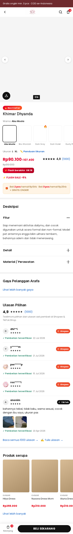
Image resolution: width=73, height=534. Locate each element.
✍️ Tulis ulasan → (52, 440)
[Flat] (6, 96)
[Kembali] (5, 12)
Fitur (6, 218)
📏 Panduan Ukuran (32, 151)
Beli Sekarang (44, 528)
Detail (7, 250)
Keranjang (8, 528)
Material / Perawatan (18, 262)
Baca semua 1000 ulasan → (20, 440)
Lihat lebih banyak (14, 513)
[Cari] (60, 12)
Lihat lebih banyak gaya (18, 289)
